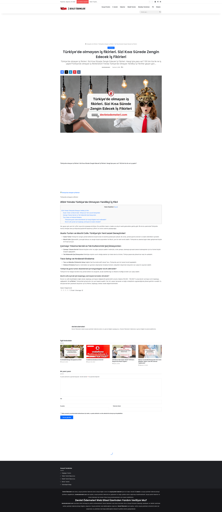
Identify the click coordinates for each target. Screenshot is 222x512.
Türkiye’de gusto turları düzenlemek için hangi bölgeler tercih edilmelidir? (85, 219)
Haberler (122, 7)
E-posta (62, 406)
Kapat (115, 207)
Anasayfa (88, 44)
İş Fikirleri (94, 44)
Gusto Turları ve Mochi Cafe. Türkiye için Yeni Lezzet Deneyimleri (81, 213)
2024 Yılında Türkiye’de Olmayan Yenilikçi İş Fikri (75, 210)
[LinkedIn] (70, 72)
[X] (66, 72)
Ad (61, 398)
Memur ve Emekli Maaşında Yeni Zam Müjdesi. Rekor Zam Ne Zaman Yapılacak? (149, 361)
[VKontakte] (79, 72)
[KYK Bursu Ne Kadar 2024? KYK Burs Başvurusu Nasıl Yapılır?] (124, 351)
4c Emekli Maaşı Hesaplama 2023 (70, 360)
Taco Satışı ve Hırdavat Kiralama (72, 217)
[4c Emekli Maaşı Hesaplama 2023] (72, 351)
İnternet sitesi (117, 406)
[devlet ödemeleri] (72, 8)
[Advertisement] (111, 28)
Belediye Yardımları (144, 7)
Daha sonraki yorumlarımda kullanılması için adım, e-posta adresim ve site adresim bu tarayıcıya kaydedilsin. (92, 413)
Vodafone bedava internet (94, 360)
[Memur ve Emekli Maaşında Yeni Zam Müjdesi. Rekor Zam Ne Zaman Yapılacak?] (150, 351)
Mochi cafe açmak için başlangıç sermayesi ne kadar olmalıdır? (83, 222)
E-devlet (115, 7)
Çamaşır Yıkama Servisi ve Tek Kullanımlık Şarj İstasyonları (79, 215)
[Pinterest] (74, 72)
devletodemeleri (106, 67)
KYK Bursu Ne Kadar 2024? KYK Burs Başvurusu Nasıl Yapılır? (123, 360)
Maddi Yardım (132, 7)
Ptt (153, 7)
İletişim (158, 7)
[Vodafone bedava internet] (98, 351)
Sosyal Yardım (106, 7)
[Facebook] (62, 72)
